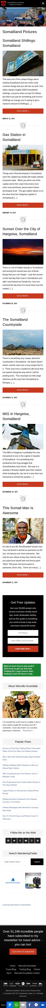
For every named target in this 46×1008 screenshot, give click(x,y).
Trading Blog (25, 969)
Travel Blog (11, 969)
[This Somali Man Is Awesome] (23, 531)
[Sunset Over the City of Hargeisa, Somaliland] (23, 252)
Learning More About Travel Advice (17, 905)
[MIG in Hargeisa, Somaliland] (23, 436)
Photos (37, 969)
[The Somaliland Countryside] (23, 342)
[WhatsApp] (16, 1005)
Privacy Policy (35, 991)
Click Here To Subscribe (23, 952)
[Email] (23, 1005)
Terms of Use (25, 991)
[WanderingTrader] (12, 4)
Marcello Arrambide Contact (27, 973)
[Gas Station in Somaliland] (23, 157)
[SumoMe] (42, 1005)
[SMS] (10, 1005)
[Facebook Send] (36, 1005)
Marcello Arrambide (27, 966)
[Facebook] (29, 1005)
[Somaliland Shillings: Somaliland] (23, 63)
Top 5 (8, 973)
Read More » (23, 111)
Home (12, 966)
